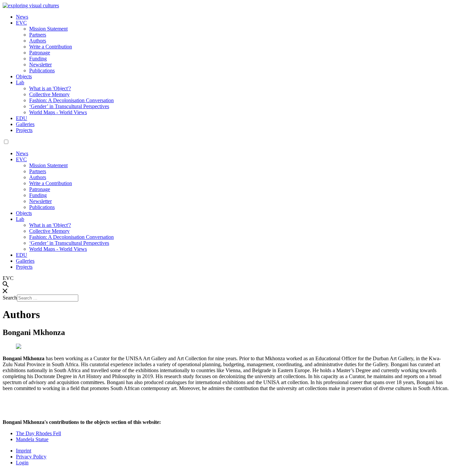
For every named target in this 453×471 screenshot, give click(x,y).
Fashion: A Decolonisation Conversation (71, 100)
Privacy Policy (31, 456)
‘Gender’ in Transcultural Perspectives (69, 106)
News (22, 17)
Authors (37, 40)
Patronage (39, 52)
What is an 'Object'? (50, 88)
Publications (42, 70)
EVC (21, 23)
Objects (24, 76)
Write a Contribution (50, 46)
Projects (24, 130)
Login (22, 462)
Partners (37, 34)
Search (10, 298)
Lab (20, 82)
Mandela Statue (32, 439)
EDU (21, 118)
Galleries (25, 124)
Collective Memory (49, 94)
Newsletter (40, 64)
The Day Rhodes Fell (38, 433)
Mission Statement (48, 29)
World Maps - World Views (58, 112)
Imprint (23, 450)
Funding (38, 58)
